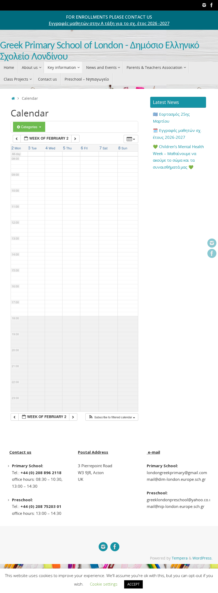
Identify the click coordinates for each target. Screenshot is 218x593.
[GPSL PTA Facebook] (211, 5)
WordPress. (202, 558)
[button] (112, 417)
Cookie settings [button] (104, 584)
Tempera (180, 558)
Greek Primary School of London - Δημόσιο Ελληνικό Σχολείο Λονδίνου (99, 51)
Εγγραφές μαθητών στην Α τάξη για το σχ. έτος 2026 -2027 (109, 23)
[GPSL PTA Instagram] (204, 5)
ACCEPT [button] (133, 584)
